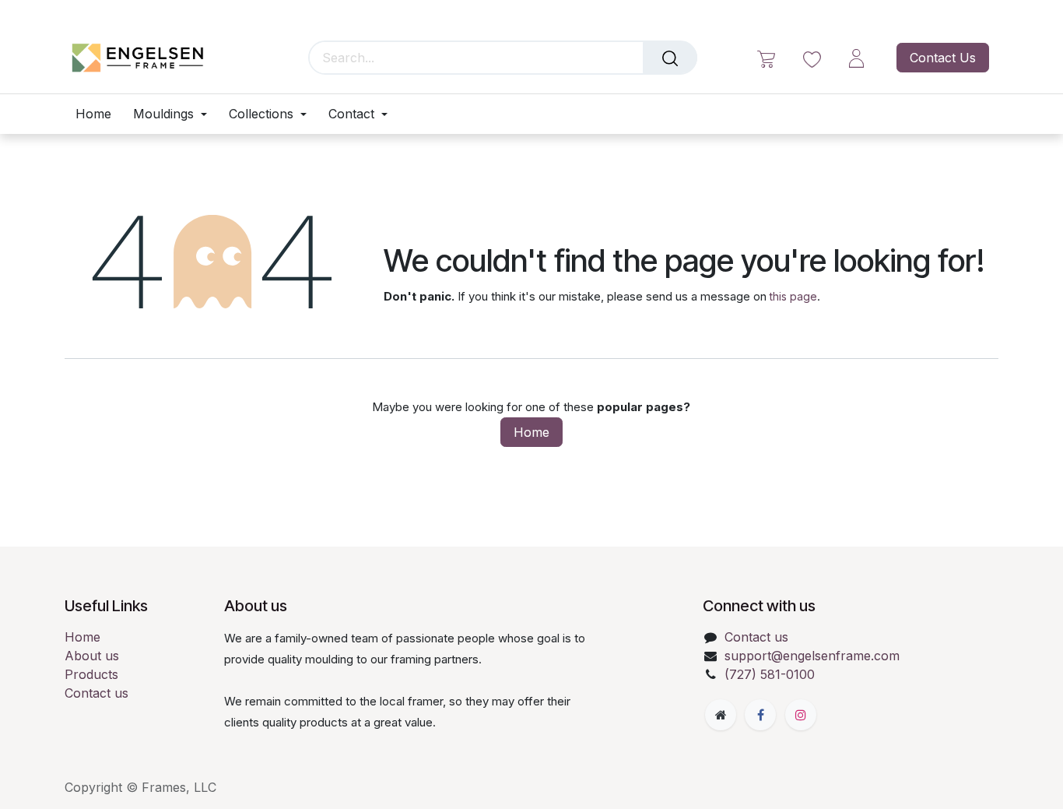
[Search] (670, 57)
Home (531, 432)
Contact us (96, 693)
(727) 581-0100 (769, 674)
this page (793, 296)
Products (91, 674)
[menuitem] (98, 114)
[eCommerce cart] (766, 58)
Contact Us (943, 57)
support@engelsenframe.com (812, 655)
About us (92, 655)
